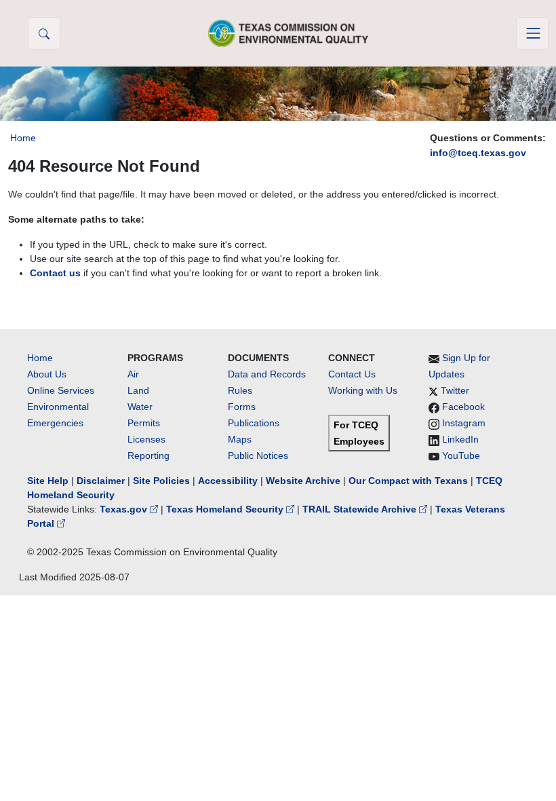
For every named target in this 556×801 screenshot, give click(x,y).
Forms (242, 406)
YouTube (461, 455)
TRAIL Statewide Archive (360, 509)
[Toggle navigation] (532, 33)
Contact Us (352, 374)
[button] (44, 33)
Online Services (60, 390)
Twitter (455, 390)
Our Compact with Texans (408, 480)
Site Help (47, 480)
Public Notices (258, 455)
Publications (253, 422)
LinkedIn (460, 439)
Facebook (463, 406)
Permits (143, 422)
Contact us (55, 272)
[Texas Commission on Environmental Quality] (288, 33)
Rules (240, 390)
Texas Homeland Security (226, 509)
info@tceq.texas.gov (478, 152)
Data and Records (267, 374)
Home (23, 137)
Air (133, 374)
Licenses (146, 439)
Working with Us (362, 390)
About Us (46, 374)
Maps (240, 439)
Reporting (148, 455)
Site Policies (161, 480)
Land (138, 390)
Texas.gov (125, 509)
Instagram (463, 422)
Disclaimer (101, 480)
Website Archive (303, 480)
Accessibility (229, 480)
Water (140, 406)
